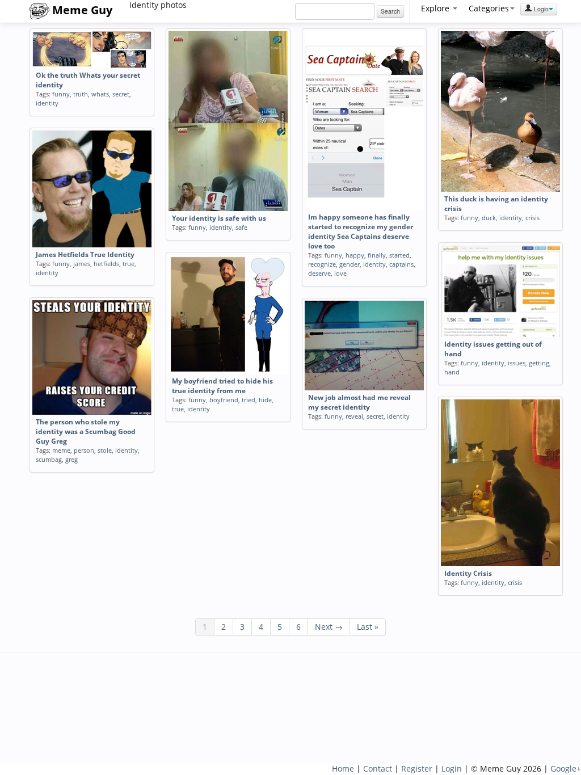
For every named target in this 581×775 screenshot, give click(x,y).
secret (120, 94)
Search (390, 11)
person (84, 450)
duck (489, 217)
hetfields (106, 263)
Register (416, 768)
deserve (319, 273)
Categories (489, 8)
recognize (322, 264)
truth (80, 94)
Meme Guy (80, 10)
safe (241, 227)
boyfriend (223, 399)
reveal (354, 416)
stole (105, 450)
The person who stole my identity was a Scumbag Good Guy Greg (86, 431)
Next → (329, 626)
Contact (377, 768)
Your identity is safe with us (219, 218)
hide (265, 399)
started (399, 255)
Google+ (565, 768)
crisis (532, 217)
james (81, 263)
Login (540, 9)
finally (377, 255)
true (128, 263)
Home (343, 768)
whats (100, 94)
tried (248, 399)
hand (452, 372)
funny (61, 94)
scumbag (49, 459)
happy (355, 255)
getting (539, 363)
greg (71, 459)
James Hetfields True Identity (85, 254)
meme (61, 450)
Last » (367, 626)
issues (516, 363)
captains (401, 264)
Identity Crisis (468, 573)
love (340, 273)
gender (349, 264)
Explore (436, 8)
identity (47, 103)
